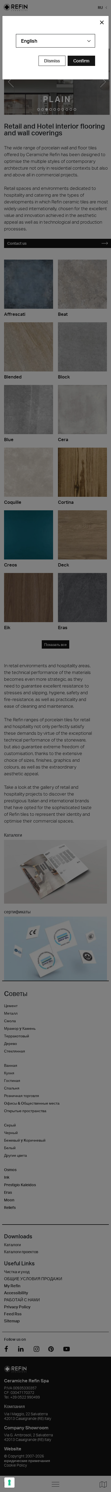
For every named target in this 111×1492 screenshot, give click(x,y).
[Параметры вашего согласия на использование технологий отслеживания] (9, 1482)
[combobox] (55, 41)
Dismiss (52, 60)
